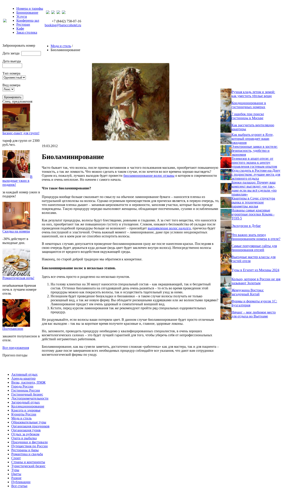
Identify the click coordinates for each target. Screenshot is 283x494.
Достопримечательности (29, 398)
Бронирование (27, 12)
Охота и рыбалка (24, 438)
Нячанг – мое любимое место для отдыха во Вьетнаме (253, 314)
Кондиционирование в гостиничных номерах (248, 105)
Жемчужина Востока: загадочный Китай (247, 292)
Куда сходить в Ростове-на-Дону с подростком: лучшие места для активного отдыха (255, 174)
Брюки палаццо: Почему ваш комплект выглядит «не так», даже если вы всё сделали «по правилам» (254, 188)
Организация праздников (30, 426)
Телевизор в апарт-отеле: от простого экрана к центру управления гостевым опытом (254, 162)
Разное (16, 478)
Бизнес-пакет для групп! (20, 133)
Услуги (21, 16)
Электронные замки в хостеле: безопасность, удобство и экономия (254, 150)
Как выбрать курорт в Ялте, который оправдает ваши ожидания (252, 138)
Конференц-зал (27, 20)
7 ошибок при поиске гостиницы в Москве (247, 116)
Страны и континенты (28, 462)
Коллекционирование (27, 406)
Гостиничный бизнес (27, 394)
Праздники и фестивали (29, 442)
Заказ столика (26, 32)
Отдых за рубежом (25, 434)
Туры (15, 470)
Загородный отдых (25, 402)
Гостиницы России (25, 390)
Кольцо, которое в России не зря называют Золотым (255, 281)
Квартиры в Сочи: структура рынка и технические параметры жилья (253, 202)
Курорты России (23, 414)
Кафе (20, 28)
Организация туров (26, 430)
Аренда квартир (23, 378)
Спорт (16, 458)
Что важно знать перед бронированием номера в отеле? (255, 237)
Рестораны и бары (25, 450)
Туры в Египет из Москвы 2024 (255, 270)
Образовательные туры (28, 422)
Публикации (21, 482)
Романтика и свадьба (27, 454)
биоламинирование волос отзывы (148, 175)
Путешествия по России (29, 446)
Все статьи (19, 486)
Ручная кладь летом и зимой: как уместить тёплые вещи (253, 94)
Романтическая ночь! (18, 278)
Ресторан (23, 24)
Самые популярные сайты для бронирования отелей (254, 248)
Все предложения (15, 348)
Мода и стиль (61, 46)
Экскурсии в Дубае (246, 226)
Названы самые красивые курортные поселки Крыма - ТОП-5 (252, 214)
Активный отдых (24, 374)
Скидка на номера (16, 231)
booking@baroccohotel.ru (63, 25)
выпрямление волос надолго (169, 228)
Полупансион (12, 329)
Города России (22, 386)
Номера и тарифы (29, 8)
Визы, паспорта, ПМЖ (28, 382)
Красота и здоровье (25, 410)
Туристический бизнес (28, 466)
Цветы (16, 474)
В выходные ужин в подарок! (17, 180)
